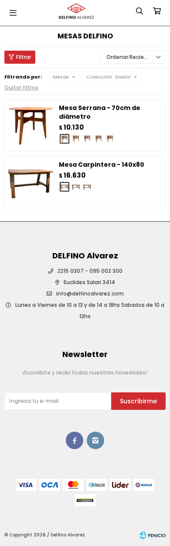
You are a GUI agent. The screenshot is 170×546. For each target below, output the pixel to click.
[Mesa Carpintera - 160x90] (75, 186)
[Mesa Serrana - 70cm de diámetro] (30, 125)
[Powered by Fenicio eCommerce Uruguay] (152, 535)
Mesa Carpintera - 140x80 (101, 164)
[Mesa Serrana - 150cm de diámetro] (109, 138)
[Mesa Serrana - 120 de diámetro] (98, 138)
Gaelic (108, 76)
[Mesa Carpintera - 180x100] (87, 186)
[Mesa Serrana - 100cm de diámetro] (87, 138)
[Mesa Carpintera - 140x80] (30, 182)
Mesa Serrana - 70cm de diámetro (99, 112)
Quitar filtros (21, 87)
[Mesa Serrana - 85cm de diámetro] (75, 138)
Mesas (61, 76)
